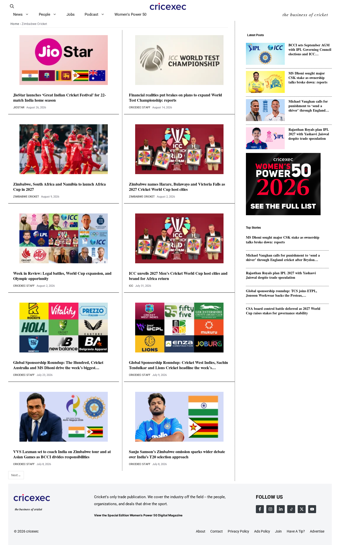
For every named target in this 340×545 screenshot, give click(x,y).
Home (14, 24)
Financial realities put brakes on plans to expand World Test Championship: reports (175, 97)
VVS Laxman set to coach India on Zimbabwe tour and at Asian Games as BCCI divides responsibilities (62, 454)
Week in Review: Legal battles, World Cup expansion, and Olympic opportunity (62, 276)
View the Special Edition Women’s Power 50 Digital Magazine (138, 515)
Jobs (70, 14)
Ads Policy (262, 531)
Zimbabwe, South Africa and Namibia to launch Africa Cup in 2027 (59, 187)
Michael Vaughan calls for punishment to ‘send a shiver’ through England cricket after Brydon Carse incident (308, 106)
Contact (216, 531)
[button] (12, 6)
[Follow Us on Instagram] (270, 509)
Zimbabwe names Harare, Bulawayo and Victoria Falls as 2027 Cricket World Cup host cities (177, 187)
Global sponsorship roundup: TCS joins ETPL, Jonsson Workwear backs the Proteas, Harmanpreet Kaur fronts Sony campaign (281, 293)
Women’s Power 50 (130, 14)
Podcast (91, 14)
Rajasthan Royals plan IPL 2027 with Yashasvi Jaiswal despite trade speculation (308, 134)
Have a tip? (296, 531)
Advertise (317, 531)
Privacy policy (238, 531)
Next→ (16, 475)
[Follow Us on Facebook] (260, 509)
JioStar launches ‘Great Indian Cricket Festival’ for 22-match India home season (59, 97)
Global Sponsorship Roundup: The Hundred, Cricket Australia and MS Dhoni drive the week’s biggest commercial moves (58, 365)
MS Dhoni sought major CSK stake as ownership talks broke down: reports (307, 78)
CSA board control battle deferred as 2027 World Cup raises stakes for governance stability (283, 310)
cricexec (32, 531)
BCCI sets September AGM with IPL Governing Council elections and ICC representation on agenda (309, 50)
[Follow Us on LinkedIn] (281, 509)
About (200, 531)
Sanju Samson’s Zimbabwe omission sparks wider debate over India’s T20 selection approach (177, 454)
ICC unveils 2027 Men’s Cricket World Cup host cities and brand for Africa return (178, 276)
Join (278, 531)
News (18, 14)
